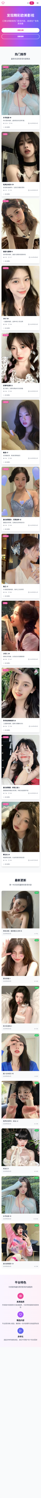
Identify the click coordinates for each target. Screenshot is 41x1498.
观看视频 (20, 36)
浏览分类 (20, 30)
